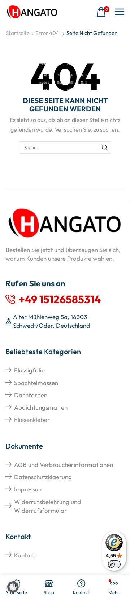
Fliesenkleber (32, 419)
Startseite (18, 33)
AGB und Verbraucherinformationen (63, 464)
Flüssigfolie (29, 370)
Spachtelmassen (36, 383)
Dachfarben (30, 395)
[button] (102, 12)
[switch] (114, 564)
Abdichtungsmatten (41, 407)
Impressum (29, 489)
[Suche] (105, 147)
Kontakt (24, 555)
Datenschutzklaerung (43, 477)
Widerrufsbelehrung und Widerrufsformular (47, 506)
